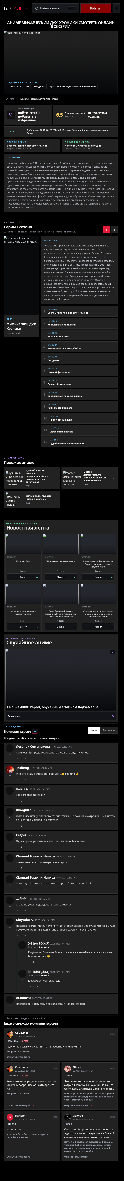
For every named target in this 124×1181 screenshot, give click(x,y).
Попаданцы (39, 86)
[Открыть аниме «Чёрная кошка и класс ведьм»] (61, 544)
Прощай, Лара (23, 561)
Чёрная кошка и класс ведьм (60, 561)
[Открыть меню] (116, 8)
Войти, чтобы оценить (97, 114)
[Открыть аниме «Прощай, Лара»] (23, 544)
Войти (95, 8)
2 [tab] (114, 229)
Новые (94, 730)
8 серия (29, 576)
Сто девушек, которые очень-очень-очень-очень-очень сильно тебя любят (98, 614)
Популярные (109, 730)
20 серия (66, 576)
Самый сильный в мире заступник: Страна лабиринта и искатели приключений (60, 614)
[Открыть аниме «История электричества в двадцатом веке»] (23, 594)
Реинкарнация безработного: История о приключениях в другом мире (98, 564)
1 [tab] (106, 229)
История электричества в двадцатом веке (23, 612)
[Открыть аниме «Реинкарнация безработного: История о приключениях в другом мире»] (98, 544)
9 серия (103, 576)
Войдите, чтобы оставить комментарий (31, 738)
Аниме (10, 98)
